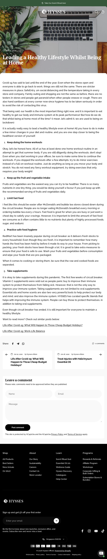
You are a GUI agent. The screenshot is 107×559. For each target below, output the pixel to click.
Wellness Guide (63, 467)
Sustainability (35, 463)
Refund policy (30, 554)
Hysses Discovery (64, 471)
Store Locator (35, 475)
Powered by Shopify (63, 551)
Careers (32, 467)
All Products (8, 459)
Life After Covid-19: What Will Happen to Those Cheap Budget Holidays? (43, 325)
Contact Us (34, 471)
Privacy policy (40, 554)
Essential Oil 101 (63, 463)
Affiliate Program (90, 463)
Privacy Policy (57, 434)
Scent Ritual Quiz (63, 459)
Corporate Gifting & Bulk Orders (91, 472)
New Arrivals (8, 467)
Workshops (88, 467)
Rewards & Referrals (92, 459)
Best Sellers (8, 463)
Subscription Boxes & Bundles (92, 478)
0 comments (99, 343)
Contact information (64, 554)
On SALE (7, 471)
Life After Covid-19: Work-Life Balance (24, 331)
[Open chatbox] (101, 553)
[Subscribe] (56, 520)
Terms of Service (75, 434)
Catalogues (61, 475)
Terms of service (51, 554)
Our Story (33, 459)
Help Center (61, 479)
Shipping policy (76, 554)
